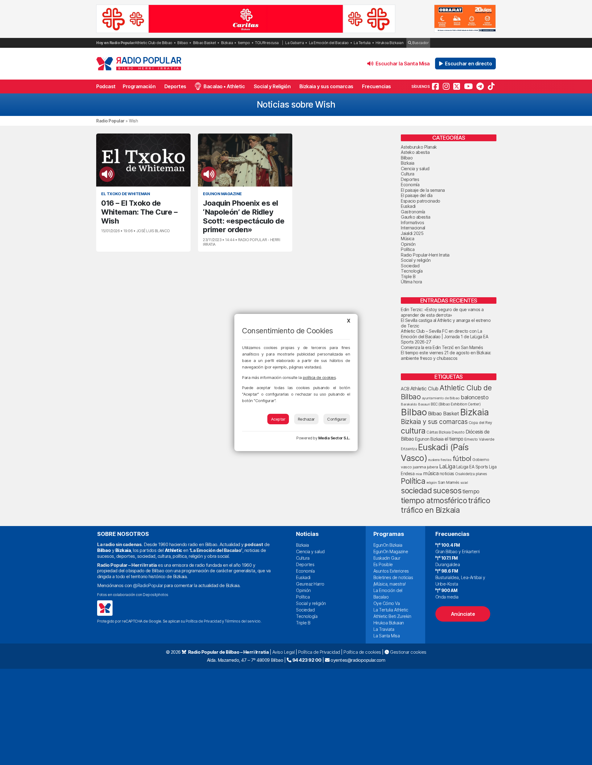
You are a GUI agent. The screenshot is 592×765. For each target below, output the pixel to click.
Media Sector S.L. (334, 438)
